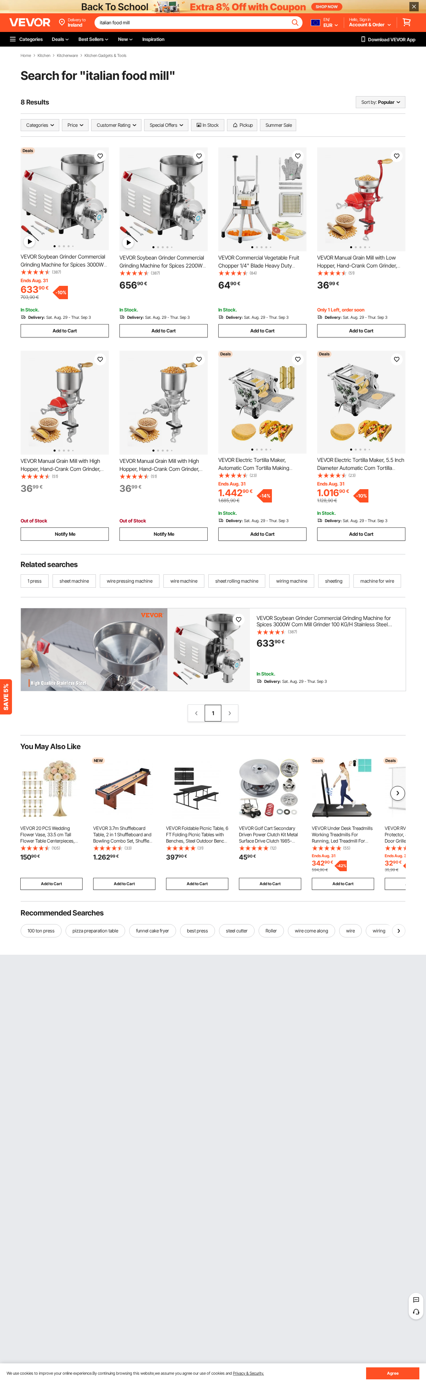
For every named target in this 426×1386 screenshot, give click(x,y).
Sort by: (369, 102)
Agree (393, 1373)
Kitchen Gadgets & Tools (105, 55)
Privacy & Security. (248, 1373)
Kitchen (44, 55)
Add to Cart (65, 330)
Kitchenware (67, 55)
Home (26, 55)
